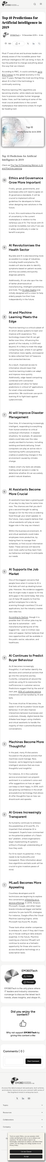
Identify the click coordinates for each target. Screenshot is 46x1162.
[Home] (11, 6)
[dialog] (26, 1146)
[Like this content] (17, 43)
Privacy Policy (14, 1145)
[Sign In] (28, 976)
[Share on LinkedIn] (33, 43)
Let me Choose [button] (26, 1152)
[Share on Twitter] (28, 43)
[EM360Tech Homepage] (23, 1086)
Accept (26, 1156)
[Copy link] (39, 43)
